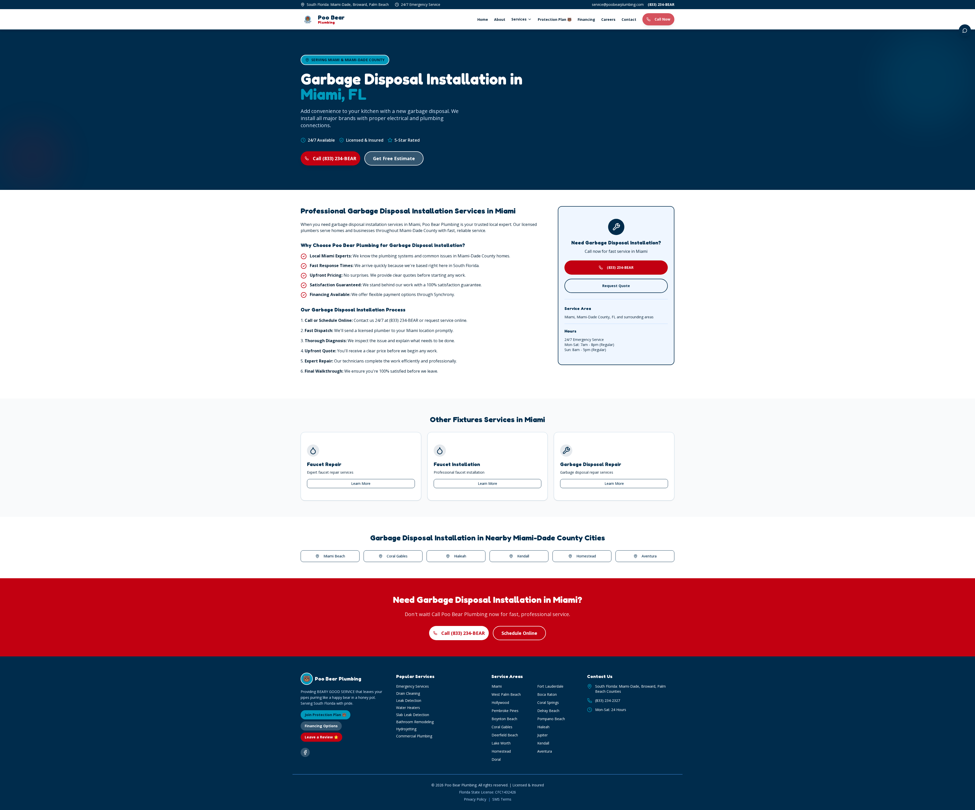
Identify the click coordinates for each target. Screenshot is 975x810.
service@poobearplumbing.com (618, 4)
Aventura (649, 556)
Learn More (360, 483)
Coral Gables (397, 556)
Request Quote (616, 285)
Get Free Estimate (394, 158)
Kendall (523, 556)
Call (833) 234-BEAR (334, 158)
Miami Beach (334, 556)
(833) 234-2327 (607, 700)
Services (519, 19)
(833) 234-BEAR (661, 4)
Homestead (586, 556)
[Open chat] (965, 30)
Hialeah (460, 556)
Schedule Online (519, 633)
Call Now (662, 19)
